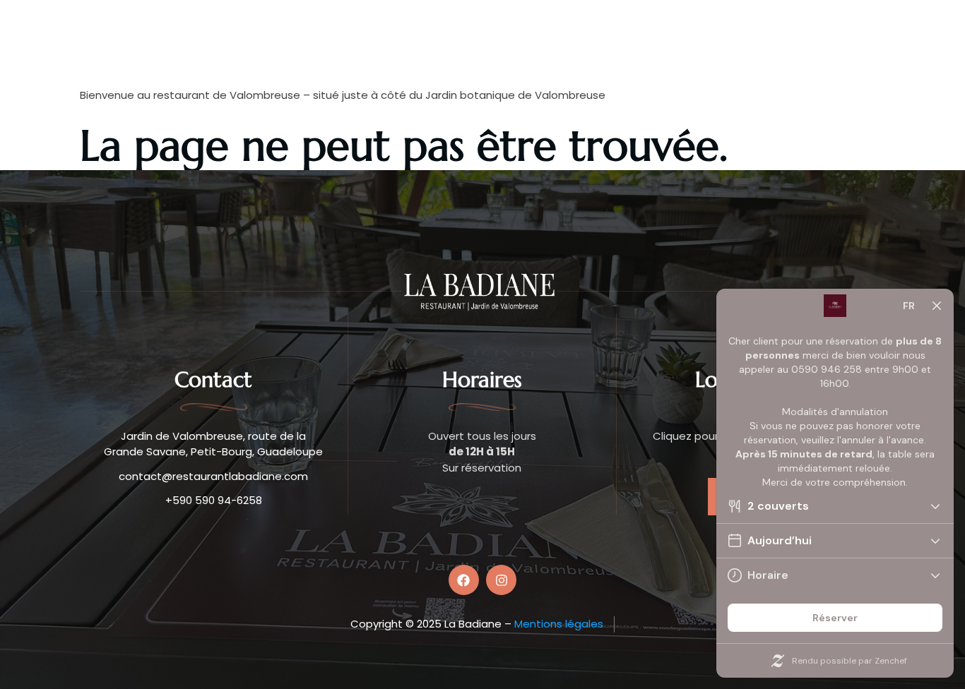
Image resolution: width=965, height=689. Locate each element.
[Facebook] (464, 580)
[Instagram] (501, 580)
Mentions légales (558, 623)
